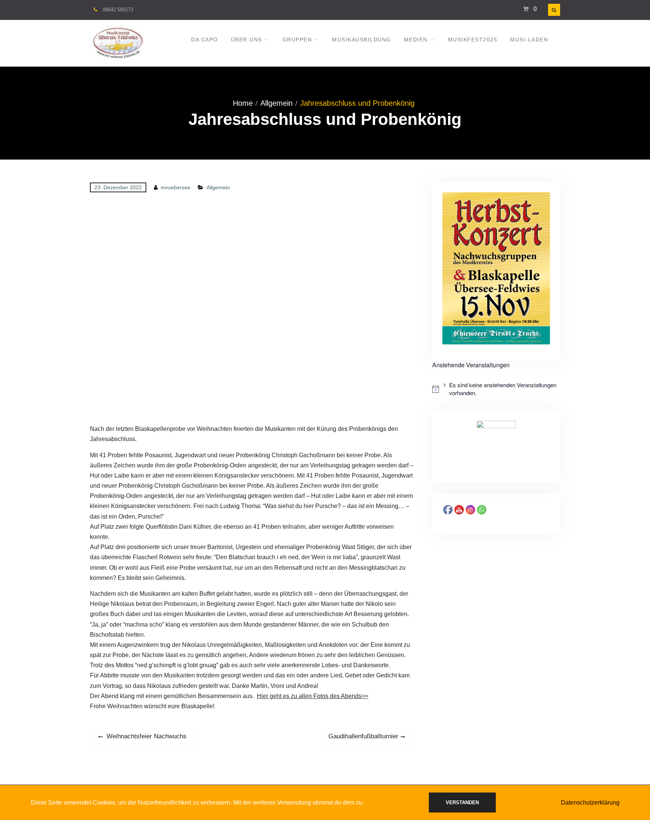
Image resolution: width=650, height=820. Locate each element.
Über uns (246, 40)
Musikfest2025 (473, 40)
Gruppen (297, 40)
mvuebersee (175, 187)
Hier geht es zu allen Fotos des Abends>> (312, 696)
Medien (416, 40)
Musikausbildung (361, 40)
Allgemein (218, 187)
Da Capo (204, 40)
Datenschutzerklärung (590, 802)
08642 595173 (118, 9)
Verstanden (462, 802)
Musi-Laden (529, 40)
